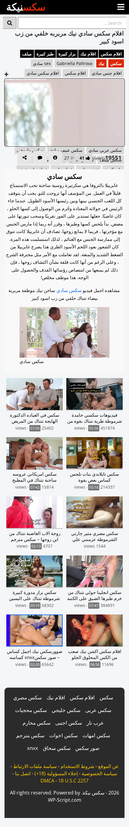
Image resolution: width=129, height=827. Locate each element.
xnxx (32, 748)
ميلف (27, 54)
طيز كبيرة (45, 54)
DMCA (47, 780)
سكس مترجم (30, 735)
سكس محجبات (31, 710)
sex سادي (42, 63)
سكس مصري (27, 697)
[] (9, 23)
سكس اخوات (63, 735)
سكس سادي (69, 290)
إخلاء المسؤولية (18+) (56, 773)
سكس (116, 63)
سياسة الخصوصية (99, 773)
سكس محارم (36, 722)
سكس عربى (98, 710)
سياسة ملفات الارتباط (35, 766)
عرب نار (95, 722)
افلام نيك (88, 54)
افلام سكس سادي (43, 73)
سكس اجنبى (68, 722)
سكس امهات (96, 735)
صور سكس (87, 748)
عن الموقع (108, 766)
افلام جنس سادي (107, 73)
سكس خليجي (66, 710)
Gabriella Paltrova (74, 63)
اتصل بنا (23, 773)
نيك (101, 63)
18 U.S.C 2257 (73, 780)
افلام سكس (111, 54)
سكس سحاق (56, 748)
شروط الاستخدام (77, 766)
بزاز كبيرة (67, 54)
